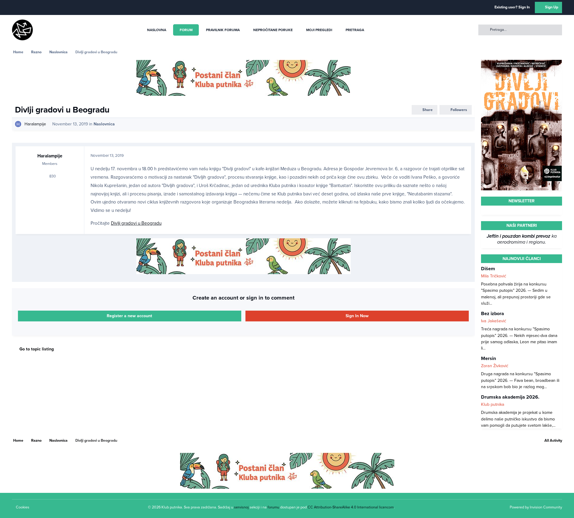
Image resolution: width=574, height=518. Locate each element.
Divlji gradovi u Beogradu (136, 223)
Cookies (22, 507)
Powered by (536, 507)
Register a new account (129, 315)
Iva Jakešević (493, 320)
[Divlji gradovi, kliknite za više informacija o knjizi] (521, 63)
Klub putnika (492, 404)
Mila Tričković (493, 276)
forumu (273, 507)
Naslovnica (104, 124)
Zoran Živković (494, 365)
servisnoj (241, 507)
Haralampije (35, 124)
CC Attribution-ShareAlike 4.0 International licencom (351, 507)
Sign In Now (357, 315)
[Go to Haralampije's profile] (18, 124)
